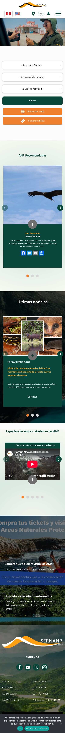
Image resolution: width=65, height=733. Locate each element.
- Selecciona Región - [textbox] (31, 65)
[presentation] (5, 208)
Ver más (32, 396)
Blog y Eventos (41, 681)
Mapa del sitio (10, 699)
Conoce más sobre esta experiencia (35, 445)
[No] (61, 723)
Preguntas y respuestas (46, 699)
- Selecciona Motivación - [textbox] (31, 77)
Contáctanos (40, 693)
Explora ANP (9, 693)
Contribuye (39, 687)
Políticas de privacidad (37, 728)
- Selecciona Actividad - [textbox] (31, 89)
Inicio (5, 681)
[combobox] (32, 65)
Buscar (32, 101)
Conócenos (9, 687)
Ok (20, 728)
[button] (27, 276)
